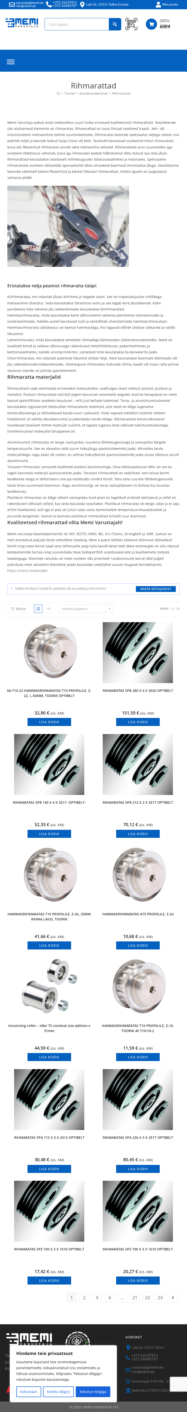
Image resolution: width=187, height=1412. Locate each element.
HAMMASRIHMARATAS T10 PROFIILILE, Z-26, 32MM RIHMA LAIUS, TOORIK (49, 916)
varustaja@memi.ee (30, 3)
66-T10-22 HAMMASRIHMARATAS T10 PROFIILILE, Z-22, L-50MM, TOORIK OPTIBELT (49, 693)
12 (172, 609)
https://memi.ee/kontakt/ (27, 570)
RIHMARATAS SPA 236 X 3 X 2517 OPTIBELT (138, 1137)
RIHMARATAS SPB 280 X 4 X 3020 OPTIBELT (138, 690)
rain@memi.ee (26, 6)
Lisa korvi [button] (49, 722)
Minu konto (170, 4)
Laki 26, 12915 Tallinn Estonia (107, 4)
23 (160, 1297)
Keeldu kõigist (58, 1391)
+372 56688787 (65, 6)
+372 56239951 (65, 2)
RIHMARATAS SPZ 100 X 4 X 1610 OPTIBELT (138, 1249)
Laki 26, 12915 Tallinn (148, 1347)
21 (134, 1297)
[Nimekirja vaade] (49, 609)
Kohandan (28, 1391)
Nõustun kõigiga (93, 1391)
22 (147, 1297)
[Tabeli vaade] (38, 609)
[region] (63, 1373)
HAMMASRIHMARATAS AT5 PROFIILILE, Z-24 (138, 914)
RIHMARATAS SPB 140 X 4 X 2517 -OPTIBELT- (49, 802)
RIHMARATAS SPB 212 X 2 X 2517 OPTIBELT (138, 802)
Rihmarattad (121, 93)
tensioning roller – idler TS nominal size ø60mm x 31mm (49, 1028)
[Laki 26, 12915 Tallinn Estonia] (82, 5)
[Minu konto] (158, 5)
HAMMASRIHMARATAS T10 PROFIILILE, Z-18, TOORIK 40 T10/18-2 (138, 1028)
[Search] (115, 24)
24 (178, 609)
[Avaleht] (58, 93)
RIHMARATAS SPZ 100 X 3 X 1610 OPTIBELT (49, 1249)
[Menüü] (11, 61)
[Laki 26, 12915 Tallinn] (128, 1347)
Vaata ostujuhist (155, 589)
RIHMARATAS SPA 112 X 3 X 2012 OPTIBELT (49, 1137)
